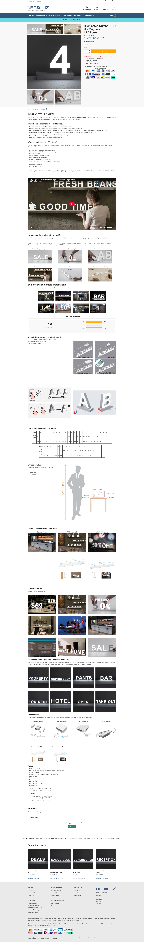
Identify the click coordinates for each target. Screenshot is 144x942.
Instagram (99, 899)
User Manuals (77, 895)
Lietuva (90, 918)
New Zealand (31, 920)
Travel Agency (31, 895)
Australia (36, 918)
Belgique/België (44, 918)
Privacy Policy (54, 893)
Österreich (43, 920)
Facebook (99, 895)
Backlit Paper (31, 900)
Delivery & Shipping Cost (57, 898)
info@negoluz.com (105, 892)
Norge (37, 920)
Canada (51, 918)
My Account (106, 9)
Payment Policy (55, 895)
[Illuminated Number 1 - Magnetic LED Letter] (115, 26)
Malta (101, 918)
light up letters (79, 838)
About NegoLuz (55, 903)
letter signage (72, 838)
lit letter (94, 838)
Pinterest (98, 901)
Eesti (73, 918)
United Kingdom (70, 920)
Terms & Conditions (56, 890)
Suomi (63, 920)
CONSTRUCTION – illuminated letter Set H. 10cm (83, 871)
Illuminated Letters (33, 912)
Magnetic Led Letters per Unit (42, 838)
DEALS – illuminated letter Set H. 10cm (37, 871)
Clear (85, 47)
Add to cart (103, 51)
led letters (57, 838)
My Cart (114, 9)
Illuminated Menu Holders (35, 907)
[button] (113, 15)
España (69, 918)
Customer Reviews (86, 9)
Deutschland (57, 918)
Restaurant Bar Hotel (33, 893)
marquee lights (100, 838)
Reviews (44, 109)
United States (79, 920)
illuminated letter (88, 838)
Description (36, 109)
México (106, 918)
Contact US (97, 9)
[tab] (30, 109)
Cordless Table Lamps (34, 910)
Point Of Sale (31, 898)
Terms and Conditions (39, 925)
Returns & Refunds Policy (57, 900)
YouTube (98, 903)
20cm (90, 44)
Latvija (85, 918)
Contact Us (76, 893)
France (64, 918)
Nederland (112, 918)
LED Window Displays (33, 905)
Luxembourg (96, 918)
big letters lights (64, 838)
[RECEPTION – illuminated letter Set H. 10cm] (106, 859)
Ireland (77, 918)
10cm (86, 44)
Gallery (30, 109)
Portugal (49, 920)
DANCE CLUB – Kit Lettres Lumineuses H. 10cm (57, 871)
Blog (52, 905)
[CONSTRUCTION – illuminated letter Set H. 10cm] (83, 859)
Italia (81, 918)
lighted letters (116, 838)
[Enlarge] (51, 293)
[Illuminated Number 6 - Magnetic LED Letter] (114, 26)
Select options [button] (38, 880)
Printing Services (32, 903)
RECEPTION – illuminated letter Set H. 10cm (105, 871)
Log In (72, 827)
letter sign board (109, 838)
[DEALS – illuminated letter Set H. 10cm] (38, 859)
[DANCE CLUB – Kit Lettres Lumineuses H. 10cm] (60, 859)
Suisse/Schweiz (56, 920)
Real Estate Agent (32, 890)
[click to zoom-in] (54, 62)
